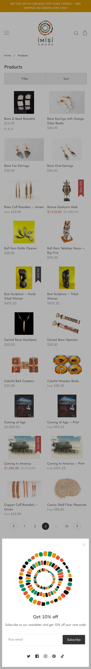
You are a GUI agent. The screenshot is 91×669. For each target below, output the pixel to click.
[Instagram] (45, 656)
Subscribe (74, 639)
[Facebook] (37, 656)
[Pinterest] (54, 656)
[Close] (83, 544)
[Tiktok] (62, 656)
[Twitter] (28, 656)
